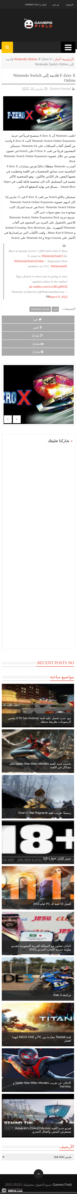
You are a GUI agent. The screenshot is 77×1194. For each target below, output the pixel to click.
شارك (35, 335)
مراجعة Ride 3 (62, 995)
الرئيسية (69, 5)
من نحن (56, 5)
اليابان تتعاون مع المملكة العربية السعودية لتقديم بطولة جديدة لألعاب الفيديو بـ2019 (41, 947)
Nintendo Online (25, 59)
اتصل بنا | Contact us (35, 5)
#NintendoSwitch (52, 256)
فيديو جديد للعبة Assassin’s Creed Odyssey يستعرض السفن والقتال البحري (43, 1129)
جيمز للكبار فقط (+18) (57, 858)
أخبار (57, 59)
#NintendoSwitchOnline (29, 261)
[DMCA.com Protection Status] (12, 1191)
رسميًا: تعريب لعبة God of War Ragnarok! (44, 812)
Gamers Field (62, 1184)
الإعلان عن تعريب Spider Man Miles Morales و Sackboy (42, 1084)
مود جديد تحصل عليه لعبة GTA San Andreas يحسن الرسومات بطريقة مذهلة (39, 719)
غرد (35, 319)
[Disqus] (38, 493)
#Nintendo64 (59, 266)
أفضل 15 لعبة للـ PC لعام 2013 (52, 904)
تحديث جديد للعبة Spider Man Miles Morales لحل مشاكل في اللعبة (40, 765)
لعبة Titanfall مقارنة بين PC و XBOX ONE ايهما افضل (41, 1038)
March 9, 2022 (58, 296)
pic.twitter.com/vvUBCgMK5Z (48, 286)
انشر (36, 327)
